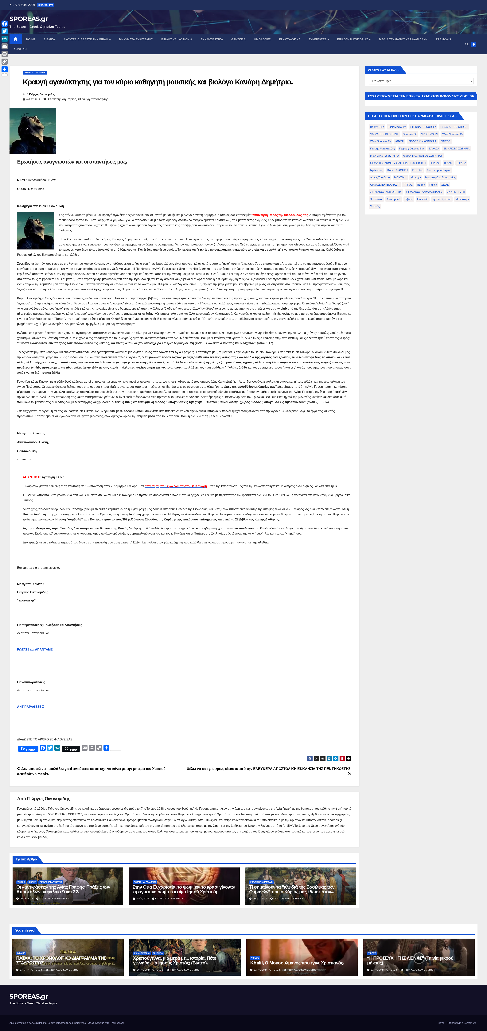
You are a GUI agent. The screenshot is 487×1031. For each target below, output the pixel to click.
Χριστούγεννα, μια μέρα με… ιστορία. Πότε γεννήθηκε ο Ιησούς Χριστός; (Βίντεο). (174, 960)
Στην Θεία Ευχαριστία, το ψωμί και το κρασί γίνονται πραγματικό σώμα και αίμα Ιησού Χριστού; (184, 889)
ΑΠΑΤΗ (399, 141)
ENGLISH (20, 49)
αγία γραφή (393, 199)
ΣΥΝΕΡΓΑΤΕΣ (318, 39)
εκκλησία (422, 199)
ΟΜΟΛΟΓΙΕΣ (262, 39)
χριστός (375, 206)
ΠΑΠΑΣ (408, 184)
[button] (466, 44)
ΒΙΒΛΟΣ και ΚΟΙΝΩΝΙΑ (176, 39)
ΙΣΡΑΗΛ (461, 162)
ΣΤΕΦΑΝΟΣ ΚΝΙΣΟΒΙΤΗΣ (386, 191)
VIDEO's (21, 882)
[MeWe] (4, 39)
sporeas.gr (410, 134)
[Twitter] (4, 31)
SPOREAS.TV (429, 134)
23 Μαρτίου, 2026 (31, 969)
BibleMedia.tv (397, 126)
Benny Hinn (377, 126)
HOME (30, 39)
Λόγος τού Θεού (380, 177)
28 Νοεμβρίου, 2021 (150, 969)
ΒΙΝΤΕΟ (445, 141)
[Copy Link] (4, 61)
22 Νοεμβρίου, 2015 (267, 969)
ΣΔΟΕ (445, 184)
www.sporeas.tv (380, 141)
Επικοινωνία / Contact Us (461, 1022)
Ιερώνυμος (376, 170)
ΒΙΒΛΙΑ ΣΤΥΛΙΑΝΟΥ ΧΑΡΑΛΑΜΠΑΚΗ (403, 39)
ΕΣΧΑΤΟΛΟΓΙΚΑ (290, 39)
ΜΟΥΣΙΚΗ (400, 177)
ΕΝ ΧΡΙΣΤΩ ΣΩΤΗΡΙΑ (456, 148)
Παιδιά (433, 184)
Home (441, 1022)
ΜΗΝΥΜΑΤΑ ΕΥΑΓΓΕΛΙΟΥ (136, 39)
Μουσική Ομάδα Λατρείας (440, 177)
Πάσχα (421, 184)
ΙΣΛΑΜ (448, 162)
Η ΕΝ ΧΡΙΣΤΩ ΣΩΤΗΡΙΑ (384, 155)
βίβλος (409, 199)
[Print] (4, 54)
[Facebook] (4, 23)
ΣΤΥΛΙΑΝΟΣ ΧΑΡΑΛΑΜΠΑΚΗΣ (424, 191)
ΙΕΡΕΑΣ (435, 162)
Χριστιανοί (376, 199)
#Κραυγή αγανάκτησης (93, 99)
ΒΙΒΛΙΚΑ (49, 39)
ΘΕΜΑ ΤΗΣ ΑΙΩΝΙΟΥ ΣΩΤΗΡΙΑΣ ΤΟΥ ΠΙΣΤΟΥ (398, 162)
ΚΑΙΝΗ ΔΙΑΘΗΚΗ (397, 170)
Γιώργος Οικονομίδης (42, 94)
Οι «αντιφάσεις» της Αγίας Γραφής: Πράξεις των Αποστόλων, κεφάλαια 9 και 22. (63, 889)
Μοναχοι (416, 177)
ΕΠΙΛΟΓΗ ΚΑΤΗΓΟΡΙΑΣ (353, 39)
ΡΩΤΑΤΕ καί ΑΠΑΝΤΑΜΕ (35, 649)
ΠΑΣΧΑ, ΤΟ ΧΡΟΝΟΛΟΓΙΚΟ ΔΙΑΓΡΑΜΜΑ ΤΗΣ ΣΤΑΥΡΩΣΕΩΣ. (61, 960)
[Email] (4, 46)
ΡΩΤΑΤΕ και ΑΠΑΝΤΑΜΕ (35, 73)
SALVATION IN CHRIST (384, 134)
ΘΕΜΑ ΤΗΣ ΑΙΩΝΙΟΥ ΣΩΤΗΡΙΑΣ (422, 155)
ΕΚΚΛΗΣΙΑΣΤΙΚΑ (212, 39)
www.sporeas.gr (452, 134)
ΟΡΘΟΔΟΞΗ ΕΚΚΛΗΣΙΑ (384, 184)
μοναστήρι (462, 199)
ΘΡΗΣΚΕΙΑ (238, 39)
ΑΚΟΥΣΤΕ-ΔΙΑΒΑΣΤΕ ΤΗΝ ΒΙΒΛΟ (86, 39)
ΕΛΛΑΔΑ (434, 148)
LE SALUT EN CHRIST (454, 126)
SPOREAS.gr (29, 19)
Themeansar (117, 1022)
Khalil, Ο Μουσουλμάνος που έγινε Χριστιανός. (297, 963)
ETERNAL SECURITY (423, 126)
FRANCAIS (443, 39)
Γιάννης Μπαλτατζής (382, 148)
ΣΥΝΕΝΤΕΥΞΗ (456, 191)
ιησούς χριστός (442, 199)
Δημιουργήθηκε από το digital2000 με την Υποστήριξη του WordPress (48, 1022)
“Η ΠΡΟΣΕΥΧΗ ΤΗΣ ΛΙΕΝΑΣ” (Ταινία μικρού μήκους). (410, 960)
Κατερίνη (417, 170)
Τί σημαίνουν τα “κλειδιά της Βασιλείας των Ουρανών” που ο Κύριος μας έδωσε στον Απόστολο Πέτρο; (292, 891)
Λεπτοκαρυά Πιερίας (439, 170)
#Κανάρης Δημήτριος (62, 99)
